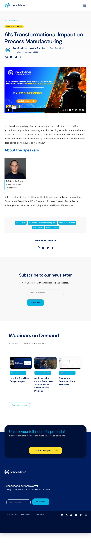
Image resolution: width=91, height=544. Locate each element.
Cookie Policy (39, 514)
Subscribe (35, 302)
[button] (84, 5)
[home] (15, 5)
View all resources (19, 405)
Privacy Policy (26, 514)
